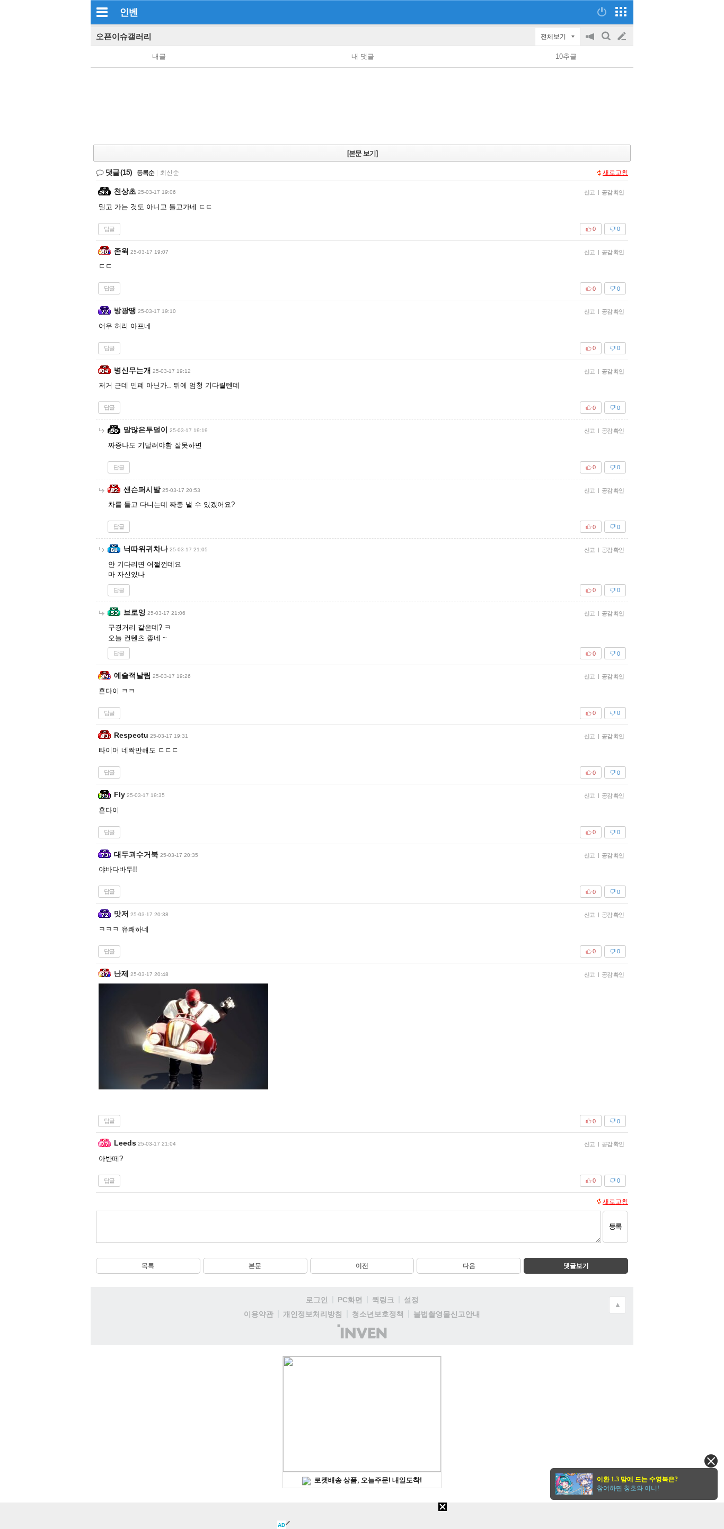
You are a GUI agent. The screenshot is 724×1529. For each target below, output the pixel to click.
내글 (159, 56)
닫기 (711, 1461)
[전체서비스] (621, 12)
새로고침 (615, 172)
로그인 (317, 1299)
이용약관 (258, 1314)
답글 (109, 229)
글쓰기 (622, 36)
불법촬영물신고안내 (446, 1314)
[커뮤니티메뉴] (101, 12)
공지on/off (591, 41)
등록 (615, 1226)
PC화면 (350, 1299)
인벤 (129, 12)
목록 (148, 1265)
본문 (255, 1265)
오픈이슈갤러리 (124, 36)
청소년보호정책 (378, 1314)
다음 (469, 1265)
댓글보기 (576, 1265)
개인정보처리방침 (312, 1314)
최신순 (169, 172)
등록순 (145, 172)
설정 (411, 1299)
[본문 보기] (362, 153)
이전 (362, 1265)
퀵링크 (383, 1299)
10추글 (566, 56)
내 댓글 (362, 56)
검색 (607, 41)
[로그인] (601, 12)
